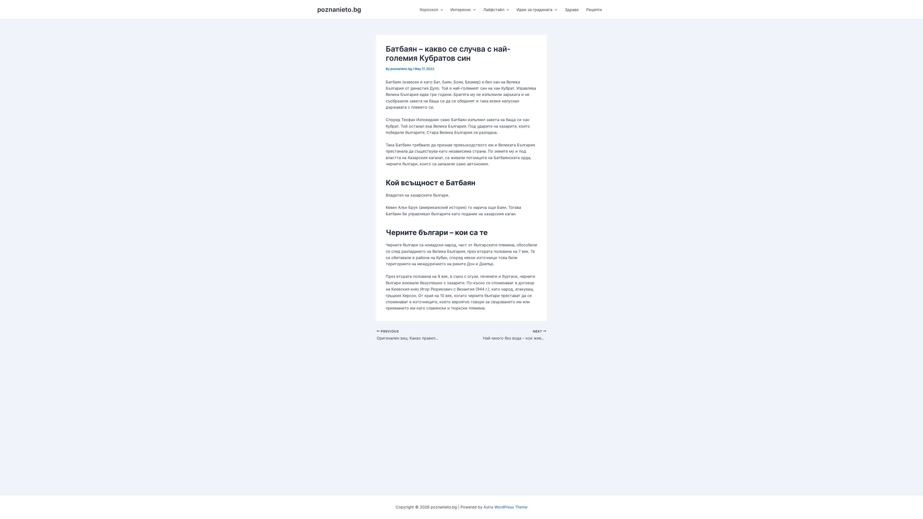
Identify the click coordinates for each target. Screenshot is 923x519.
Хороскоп (429, 9)
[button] (440, 9)
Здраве (572, 9)
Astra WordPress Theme (505, 507)
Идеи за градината (534, 9)
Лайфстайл (493, 9)
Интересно (460, 9)
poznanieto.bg (339, 9)
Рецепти (594, 9)
